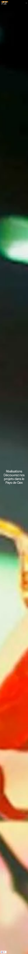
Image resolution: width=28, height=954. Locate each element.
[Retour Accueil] (5, 3)
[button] (26, 3)
